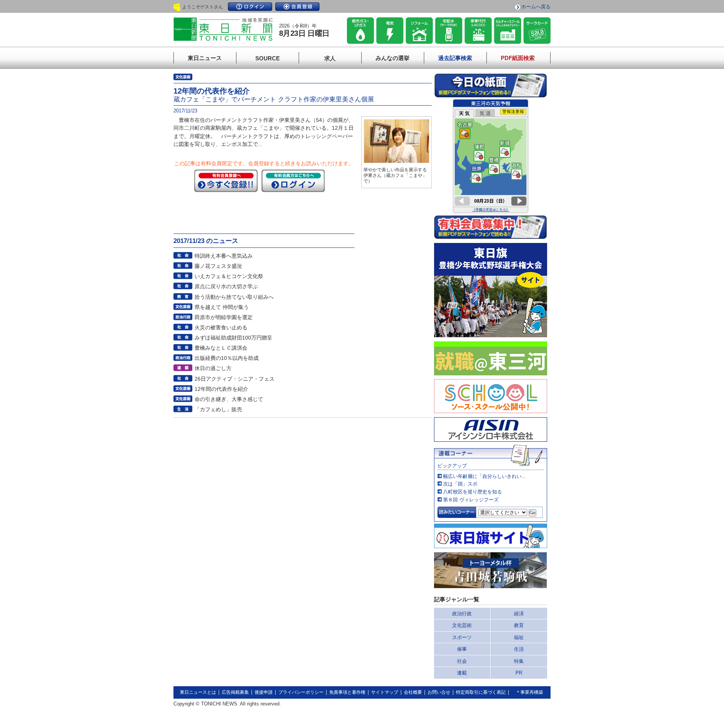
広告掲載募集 (235, 692)
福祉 (519, 637)
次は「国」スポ (460, 484)
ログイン (250, 6)
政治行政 (462, 613)
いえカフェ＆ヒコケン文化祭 (229, 276)
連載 (462, 673)
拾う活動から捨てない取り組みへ (234, 297)
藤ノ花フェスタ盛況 (218, 266)
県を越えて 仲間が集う (222, 307)
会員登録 (297, 6)
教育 (519, 625)
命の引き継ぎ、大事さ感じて (229, 399)
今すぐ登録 (226, 180)
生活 (519, 649)
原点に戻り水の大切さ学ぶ (226, 286)
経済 (519, 613)
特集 (519, 661)
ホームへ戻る (536, 6)
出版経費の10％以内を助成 (227, 358)
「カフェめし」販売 (218, 409)
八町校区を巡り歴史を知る (472, 492)
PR (518, 673)
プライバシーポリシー (301, 692)
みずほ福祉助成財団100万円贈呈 (233, 338)
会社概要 (413, 692)
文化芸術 (462, 625)
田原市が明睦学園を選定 (224, 317)
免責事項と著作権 (347, 692)
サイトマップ (384, 692)
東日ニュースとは (198, 692)
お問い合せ (439, 692)
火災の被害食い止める (221, 327)
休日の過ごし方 (213, 368)
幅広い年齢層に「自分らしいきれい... (484, 476)
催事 (462, 649)
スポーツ (462, 637)
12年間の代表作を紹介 (221, 389)
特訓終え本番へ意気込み (224, 256)
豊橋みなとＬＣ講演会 (221, 348)
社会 (462, 661)
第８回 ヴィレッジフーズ (471, 499)
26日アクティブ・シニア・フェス (235, 379)
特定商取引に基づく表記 (481, 692)
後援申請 (264, 692)
